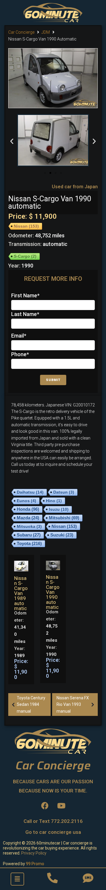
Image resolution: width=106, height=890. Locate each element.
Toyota (29, 543)
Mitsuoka (29, 526)
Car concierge (21, 32)
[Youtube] (61, 805)
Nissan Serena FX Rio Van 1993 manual (73, 705)
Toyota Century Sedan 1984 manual (31, 705)
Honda (28, 509)
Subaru (29, 535)
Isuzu (59, 509)
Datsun (63, 492)
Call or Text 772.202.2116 (53, 821)
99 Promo (35, 863)
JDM (46, 32)
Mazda (28, 517)
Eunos (26, 500)
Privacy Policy (34, 853)
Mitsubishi (64, 517)
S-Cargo (25, 256)
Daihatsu (30, 492)
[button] (45, 173)
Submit (53, 380)
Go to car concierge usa (53, 832)
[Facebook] (45, 805)
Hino (54, 500)
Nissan (26, 226)
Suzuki (61, 535)
